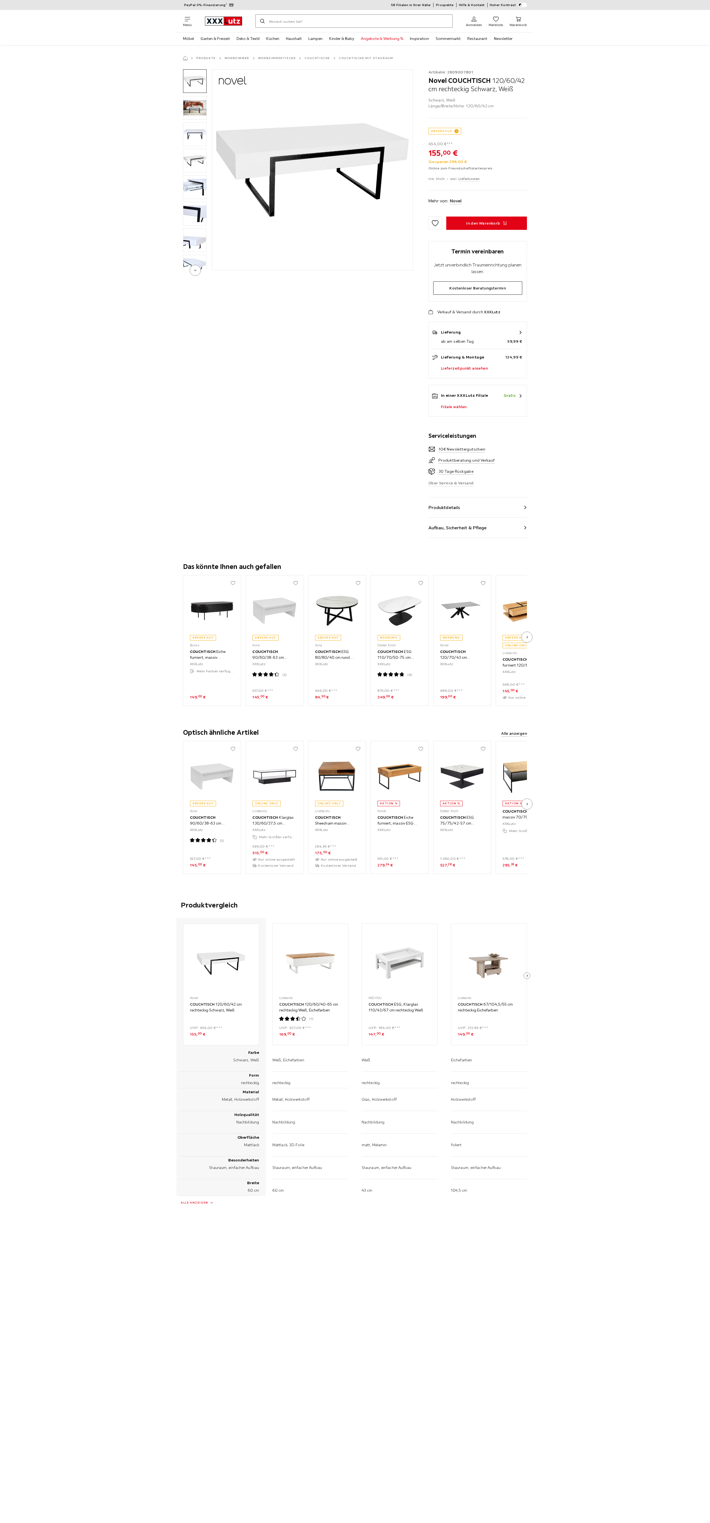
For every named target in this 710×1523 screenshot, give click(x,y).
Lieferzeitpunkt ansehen (464, 368)
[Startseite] (185, 58)
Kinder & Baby (341, 38)
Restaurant (477, 38)
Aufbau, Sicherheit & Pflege (457, 527)
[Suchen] (262, 21)
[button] (195, 81)
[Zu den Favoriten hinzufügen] (435, 223)
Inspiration (419, 38)
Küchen (272, 38)
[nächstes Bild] (526, 637)
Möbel (188, 38)
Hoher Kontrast (503, 5)
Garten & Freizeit (215, 38)
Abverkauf (441, 131)
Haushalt (294, 38)
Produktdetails (444, 507)
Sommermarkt (448, 38)
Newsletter (503, 38)
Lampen (315, 38)
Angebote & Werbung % (382, 38)
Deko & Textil (248, 38)
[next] (195, 270)
